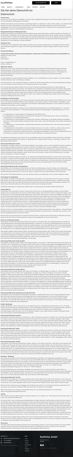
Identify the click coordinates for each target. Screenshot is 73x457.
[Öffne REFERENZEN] (23, 7)
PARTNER (27, 448)
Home (26, 438)
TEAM (26, 446)
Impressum (15, 445)
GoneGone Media (52, 448)
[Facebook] (43, 445)
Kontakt (27, 450)
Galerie (27, 442)
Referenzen (28, 444)
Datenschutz (7, 445)
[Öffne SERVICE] (12, 7)
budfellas (6, 3)
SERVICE (27, 440)
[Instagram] (41, 445)
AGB (2, 445)
